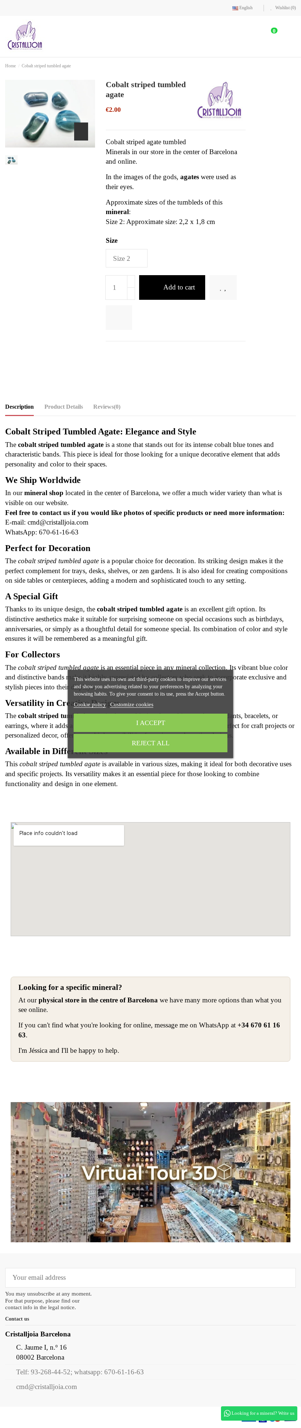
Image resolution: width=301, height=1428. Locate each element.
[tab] (106, 408)
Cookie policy (90, 704)
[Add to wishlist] (124, 317)
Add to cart (179, 287)
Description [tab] (19, 407)
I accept (150, 723)
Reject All (151, 743)
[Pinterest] (133, 353)
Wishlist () (285, 7)
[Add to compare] (160, 317)
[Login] (247, 36)
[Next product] (293, 66)
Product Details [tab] (63, 407)
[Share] (110, 353)
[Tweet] (121, 353)
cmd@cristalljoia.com (46, 1386)
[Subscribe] (285, 1277)
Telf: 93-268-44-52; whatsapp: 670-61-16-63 (80, 1372)
